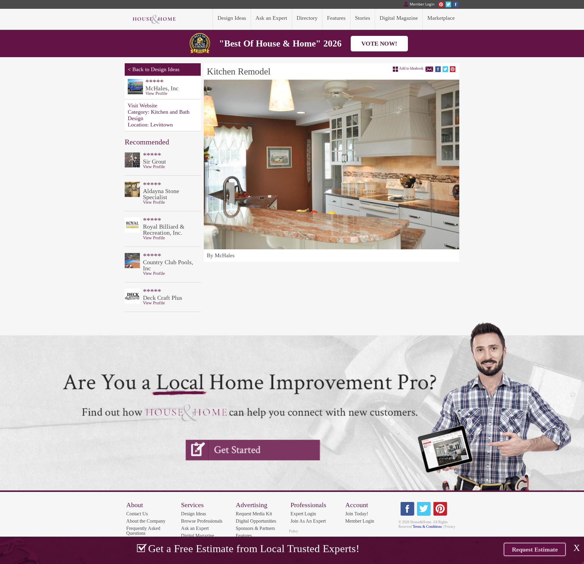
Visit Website (142, 105)
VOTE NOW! (379, 43)
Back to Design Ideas (155, 69)
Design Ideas (193, 513)
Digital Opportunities (256, 521)
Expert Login (303, 513)
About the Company (145, 521)
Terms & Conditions (427, 526)
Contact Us (137, 513)
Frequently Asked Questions (143, 531)
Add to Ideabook (411, 68)
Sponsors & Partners (255, 528)
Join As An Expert (308, 521)
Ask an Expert (195, 528)
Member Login (359, 521)
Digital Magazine (197, 535)
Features (244, 535)
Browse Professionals (201, 521)
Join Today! (356, 513)
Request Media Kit (254, 513)
